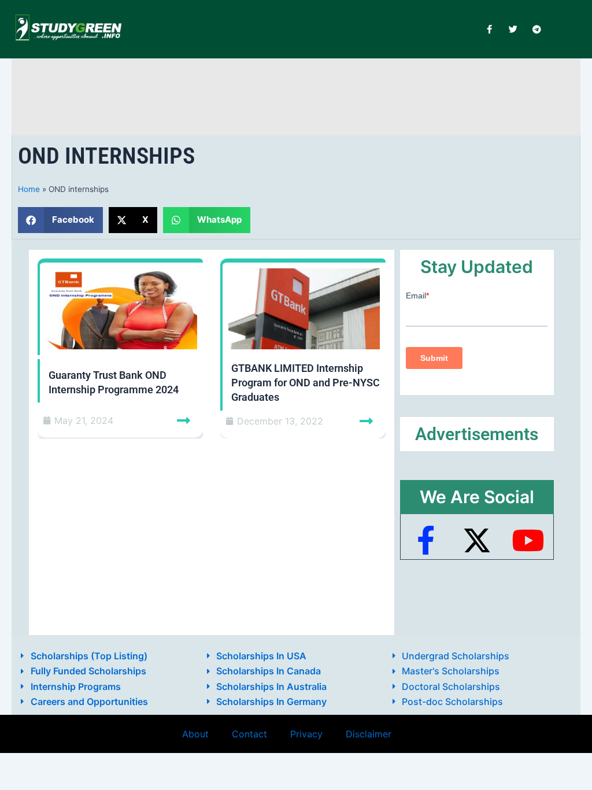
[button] (60, 220)
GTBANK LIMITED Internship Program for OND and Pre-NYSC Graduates (305, 382)
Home (29, 189)
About (195, 734)
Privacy (306, 734)
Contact (249, 734)
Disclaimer (368, 734)
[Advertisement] (296, 94)
